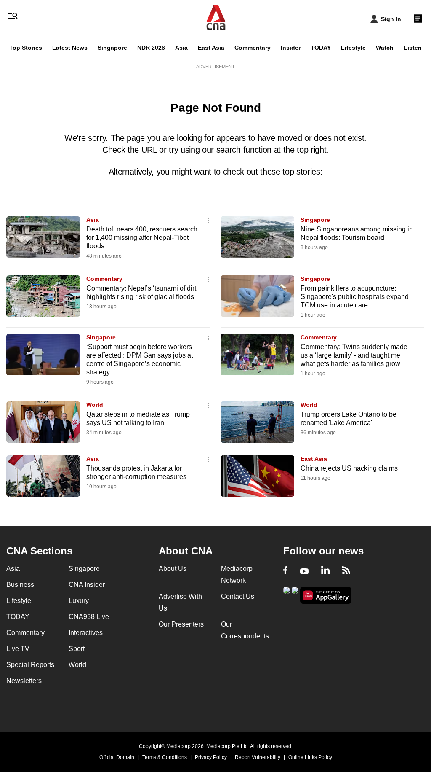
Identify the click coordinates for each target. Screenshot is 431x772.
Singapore (112, 47)
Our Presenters (181, 624)
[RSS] (346, 571)
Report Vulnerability (257, 757)
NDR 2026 (151, 47)
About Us (172, 568)
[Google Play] (286, 595)
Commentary (252, 47)
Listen (413, 47)
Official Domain (116, 757)
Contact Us (237, 596)
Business (20, 584)
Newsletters (24, 680)
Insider (291, 47)
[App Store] (295, 595)
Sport (77, 648)
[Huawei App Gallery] (325, 595)
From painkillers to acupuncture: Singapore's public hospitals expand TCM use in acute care (355, 297)
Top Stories (25, 47)
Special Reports (30, 664)
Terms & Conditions (164, 757)
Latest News (70, 47)
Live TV (17, 648)
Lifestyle (353, 47)
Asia (181, 47)
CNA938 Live (89, 616)
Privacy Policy (211, 757)
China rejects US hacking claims (349, 468)
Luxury (79, 600)
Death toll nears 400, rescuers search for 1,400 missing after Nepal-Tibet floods (141, 238)
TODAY (321, 47)
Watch (385, 47)
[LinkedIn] (325, 571)
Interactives (86, 632)
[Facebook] (285, 571)
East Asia (211, 47)
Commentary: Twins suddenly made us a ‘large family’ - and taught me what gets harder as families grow (354, 355)
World (94, 404)
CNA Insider (87, 584)
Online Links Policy (310, 757)
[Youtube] (304, 571)
